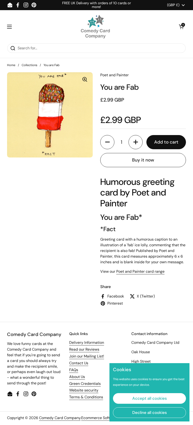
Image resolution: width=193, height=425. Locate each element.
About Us (77, 376)
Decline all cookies (149, 412)
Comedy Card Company (59, 417)
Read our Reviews (84, 349)
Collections (29, 65)
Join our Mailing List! (86, 356)
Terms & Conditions (86, 397)
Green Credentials (85, 383)
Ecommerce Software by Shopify (109, 417)
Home (11, 65)
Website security (83, 390)
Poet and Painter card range (140, 271)
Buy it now (143, 160)
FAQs (73, 369)
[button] (181, 26)
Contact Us (78, 363)
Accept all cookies (149, 398)
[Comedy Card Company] (95, 26)
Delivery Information (86, 342)
